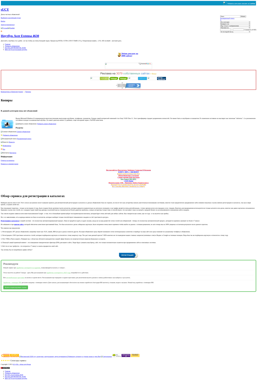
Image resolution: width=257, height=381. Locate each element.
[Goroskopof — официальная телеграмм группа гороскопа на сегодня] (125, 356)
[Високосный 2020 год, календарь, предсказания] (60, 356)
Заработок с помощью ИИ (12, 282)
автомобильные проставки (15, 277)
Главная (7, 44)
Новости (12, 142)
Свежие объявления (23, 131)
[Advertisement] (9, 322)
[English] (11, 28)
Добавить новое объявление (46, 124)
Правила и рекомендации (9, 164)
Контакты (13, 153)
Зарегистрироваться (7, 25)
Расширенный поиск (227, 18)
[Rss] (1, 31)
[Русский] (4, 28)
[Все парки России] (116, 356)
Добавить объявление (12, 46)
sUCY (5, 9)
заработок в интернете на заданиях (28, 268)
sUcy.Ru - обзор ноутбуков (22, 364)
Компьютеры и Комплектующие (12, 92)
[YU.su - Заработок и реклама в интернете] (135, 356)
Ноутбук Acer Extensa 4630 (20, 36)
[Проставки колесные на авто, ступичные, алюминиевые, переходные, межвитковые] (14, 356)
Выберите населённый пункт (11, 18)
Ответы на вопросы (7, 160)
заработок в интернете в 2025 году (58, 273)
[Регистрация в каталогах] (128, 257)
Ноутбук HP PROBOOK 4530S (15, 48)
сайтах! (129, 54)
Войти (3, 21)
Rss (4, 149)
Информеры (7, 146)
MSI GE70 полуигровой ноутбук (16, 49)
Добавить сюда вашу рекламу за (241, 3)
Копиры (28, 92)
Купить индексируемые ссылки (16, 287)
